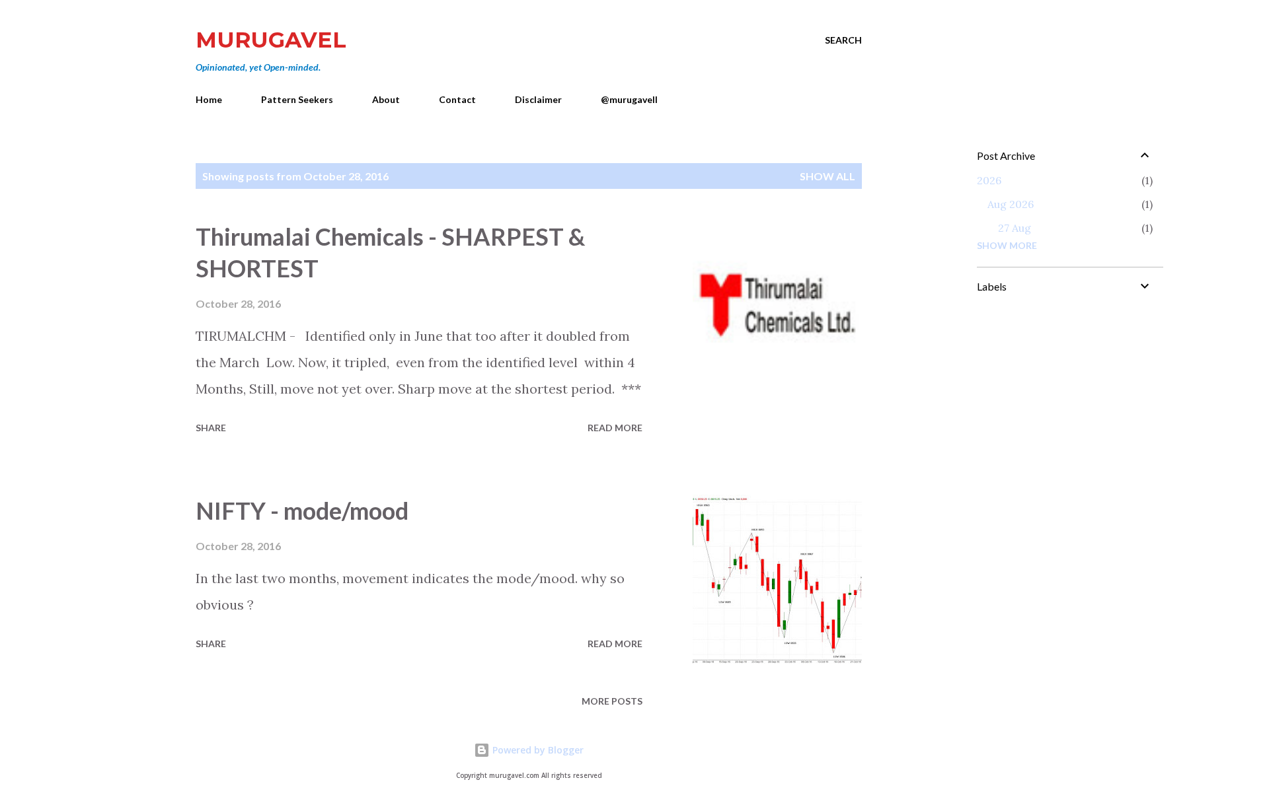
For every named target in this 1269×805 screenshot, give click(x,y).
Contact (457, 99)
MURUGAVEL (271, 39)
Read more (615, 427)
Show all (827, 176)
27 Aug (1014, 227)
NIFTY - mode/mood (302, 510)
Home (209, 99)
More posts (612, 701)
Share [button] (211, 427)
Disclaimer (538, 99)
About (386, 99)
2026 (989, 180)
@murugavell (629, 99)
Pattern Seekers (297, 99)
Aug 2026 (1010, 204)
